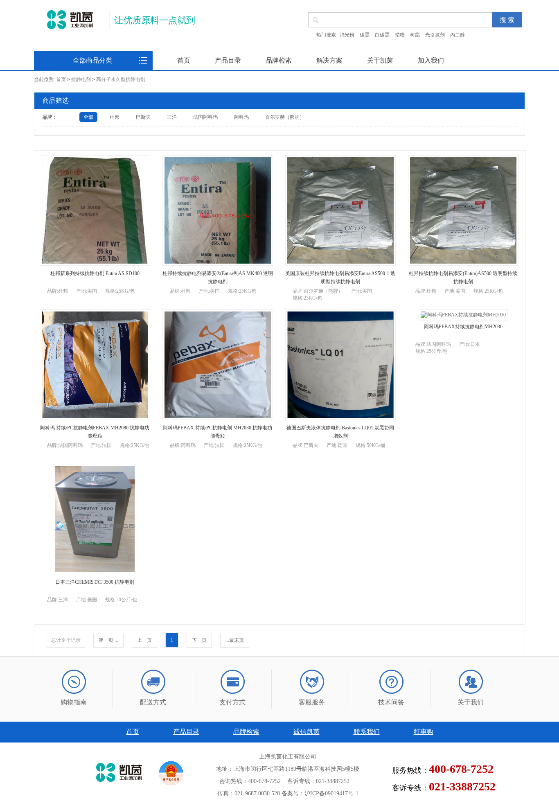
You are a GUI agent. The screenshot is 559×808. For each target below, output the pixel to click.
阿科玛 (241, 117)
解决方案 (329, 60)
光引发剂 (435, 35)
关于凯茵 (380, 60)
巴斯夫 (143, 117)
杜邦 (114, 117)
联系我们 (367, 731)
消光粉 (347, 35)
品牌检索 (279, 60)
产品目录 (228, 60)
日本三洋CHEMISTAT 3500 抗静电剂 (94, 582)
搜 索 (507, 19)
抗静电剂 (81, 79)
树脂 (415, 35)
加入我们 (431, 60)
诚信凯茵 (306, 731)
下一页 (199, 640)
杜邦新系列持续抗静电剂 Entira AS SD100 (95, 273)
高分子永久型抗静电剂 (120, 79)
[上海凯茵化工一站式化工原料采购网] (70, 19)
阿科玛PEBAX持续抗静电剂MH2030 (463, 327)
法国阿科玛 (205, 117)
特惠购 (423, 731)
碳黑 (365, 35)
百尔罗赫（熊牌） (284, 117)
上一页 (144, 640)
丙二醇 (457, 35)
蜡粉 (400, 35)
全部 (88, 117)
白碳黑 (382, 35)
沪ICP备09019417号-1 (331, 793)
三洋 (172, 117)
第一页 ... (108, 640)
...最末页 (234, 640)
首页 (183, 60)
